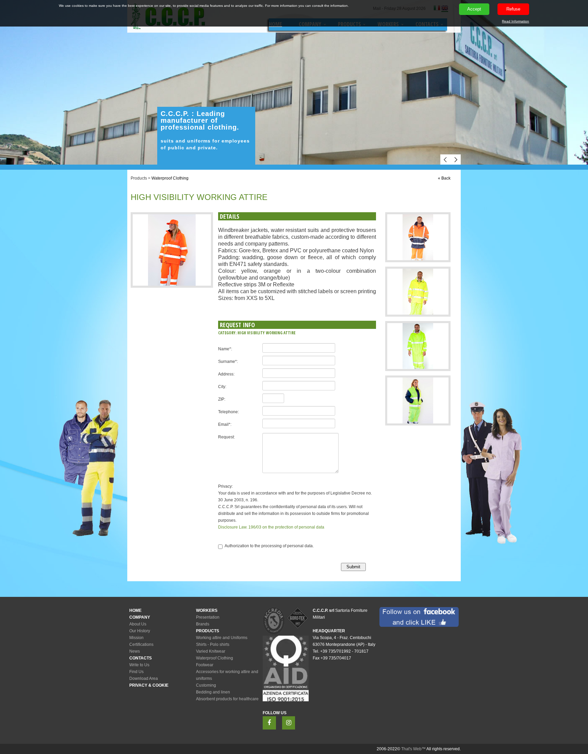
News (134, 651)
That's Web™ (413, 749)
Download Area (143, 678)
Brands (202, 624)
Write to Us (139, 665)
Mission (136, 637)
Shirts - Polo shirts (212, 644)
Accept (474, 9)
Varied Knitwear (210, 651)
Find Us (136, 671)
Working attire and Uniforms (221, 637)
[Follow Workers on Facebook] (269, 723)
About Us (137, 624)
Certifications (141, 644)
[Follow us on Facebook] (419, 617)
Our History (139, 631)
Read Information (515, 21)
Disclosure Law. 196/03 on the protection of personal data (271, 527)
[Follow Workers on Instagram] (288, 723)
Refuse (513, 9)
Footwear (204, 665)
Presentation (207, 617)
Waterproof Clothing (170, 178)
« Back (444, 178)
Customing (206, 685)
